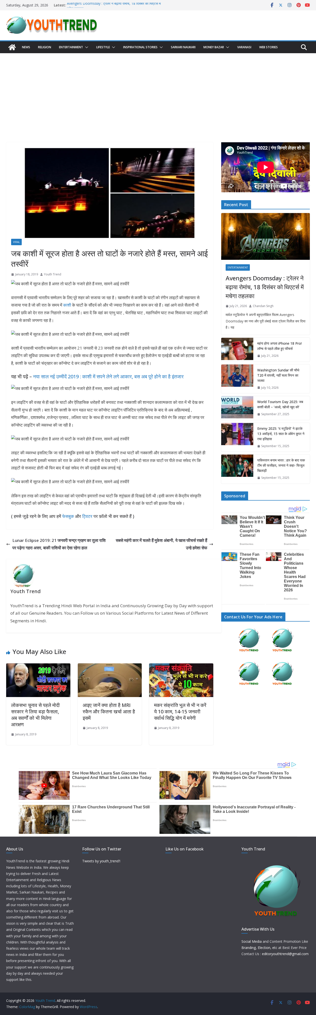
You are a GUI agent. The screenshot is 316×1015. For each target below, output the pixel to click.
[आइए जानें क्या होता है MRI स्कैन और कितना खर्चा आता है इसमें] (110, 667)
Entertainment (71, 47)
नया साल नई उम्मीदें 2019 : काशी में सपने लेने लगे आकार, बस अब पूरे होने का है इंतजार (108, 376)
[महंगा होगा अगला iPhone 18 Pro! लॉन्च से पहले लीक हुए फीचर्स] (237, 350)
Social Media (251, 941)
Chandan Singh (263, 306)
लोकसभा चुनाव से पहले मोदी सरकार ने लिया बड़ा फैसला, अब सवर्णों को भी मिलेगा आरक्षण (35, 715)
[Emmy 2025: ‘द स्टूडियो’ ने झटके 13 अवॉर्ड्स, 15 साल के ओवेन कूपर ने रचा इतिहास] (237, 437)
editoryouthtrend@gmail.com (285, 953)
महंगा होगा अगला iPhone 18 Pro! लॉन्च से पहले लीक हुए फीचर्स (279, 346)
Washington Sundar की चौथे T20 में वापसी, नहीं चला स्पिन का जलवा (278, 375)
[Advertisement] (158, 90)
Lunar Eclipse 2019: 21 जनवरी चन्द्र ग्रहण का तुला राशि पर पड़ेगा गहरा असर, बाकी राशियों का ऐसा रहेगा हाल (59, 544)
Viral (16, 242)
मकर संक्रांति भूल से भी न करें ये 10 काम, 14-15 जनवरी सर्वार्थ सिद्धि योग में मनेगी (180, 711)
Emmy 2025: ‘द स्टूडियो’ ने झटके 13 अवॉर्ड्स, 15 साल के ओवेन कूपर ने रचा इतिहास (280, 433)
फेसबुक (68, 516)
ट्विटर (87, 516)
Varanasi (244, 47)
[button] (85, 47)
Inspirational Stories (140, 47)
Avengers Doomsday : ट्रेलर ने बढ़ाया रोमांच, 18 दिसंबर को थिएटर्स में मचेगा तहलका (265, 287)
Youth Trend (52, 274)
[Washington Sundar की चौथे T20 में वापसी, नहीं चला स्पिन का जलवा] (237, 378)
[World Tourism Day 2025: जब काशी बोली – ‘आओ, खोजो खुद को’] (237, 408)
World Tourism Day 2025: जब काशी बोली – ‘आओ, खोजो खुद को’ (280, 404)
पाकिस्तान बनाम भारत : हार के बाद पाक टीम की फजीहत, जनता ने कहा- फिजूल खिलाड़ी (281, 465)
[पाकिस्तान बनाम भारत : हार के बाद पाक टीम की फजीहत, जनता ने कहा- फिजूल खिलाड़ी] (237, 469)
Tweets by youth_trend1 (101, 861)
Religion (44, 47)
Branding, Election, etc (259, 947)
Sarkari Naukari (183, 47)
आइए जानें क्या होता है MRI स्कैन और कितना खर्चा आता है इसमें (109, 711)
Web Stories (268, 47)
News (26, 47)
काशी (67, 305)
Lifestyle (103, 47)
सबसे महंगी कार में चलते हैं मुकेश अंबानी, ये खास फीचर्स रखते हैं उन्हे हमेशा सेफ (161, 544)
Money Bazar (213, 47)
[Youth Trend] (12, 47)
